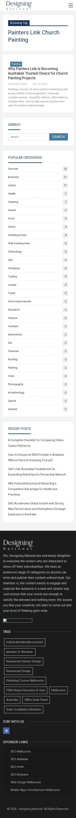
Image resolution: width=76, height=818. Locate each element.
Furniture (13, 326)
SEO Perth (17, 767)
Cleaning (13, 201)
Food (11, 218)
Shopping (14, 268)
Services (13, 168)
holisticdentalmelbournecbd (24, 642)
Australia (12, 700)
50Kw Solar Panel (36, 700)
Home (11, 226)
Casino (12, 185)
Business (13, 177)
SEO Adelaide (19, 759)
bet (10, 342)
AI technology (16, 392)
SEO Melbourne (21, 751)
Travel (11, 293)
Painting (16, 64)
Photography (15, 384)
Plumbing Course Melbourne (25, 680)
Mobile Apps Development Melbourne (35, 790)
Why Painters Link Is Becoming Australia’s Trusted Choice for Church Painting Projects (38, 73)
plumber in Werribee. (19, 652)
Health (12, 193)
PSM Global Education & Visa (25, 690)
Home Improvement (19, 301)
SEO (10, 259)
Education (14, 309)
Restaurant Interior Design (23, 661)
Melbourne (58, 690)
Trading (12, 276)
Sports (12, 400)
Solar (11, 375)
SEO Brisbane (19, 774)
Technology (15, 251)
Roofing (12, 359)
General (12, 409)
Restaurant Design (18, 671)
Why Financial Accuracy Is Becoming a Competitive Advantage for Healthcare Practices (33, 489)
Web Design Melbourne (26, 782)
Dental (12, 210)
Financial (13, 351)
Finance (12, 317)
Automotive (15, 334)
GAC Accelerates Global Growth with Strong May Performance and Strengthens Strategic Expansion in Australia (37, 509)
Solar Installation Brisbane (23, 709)
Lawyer (12, 284)
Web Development (19, 243)
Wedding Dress (17, 235)
